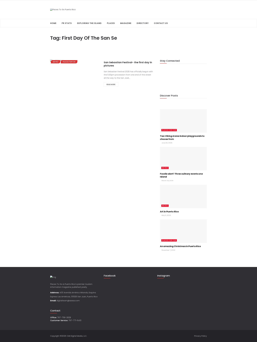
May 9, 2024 (166, 215)
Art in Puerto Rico (169, 211)
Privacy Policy (200, 336)
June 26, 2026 (166, 143)
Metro (55, 62)
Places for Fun (69, 62)
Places (111, 23)
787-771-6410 (74, 320)
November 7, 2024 (168, 250)
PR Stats (67, 23)
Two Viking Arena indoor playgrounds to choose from (182, 137)
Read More (111, 84)
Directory (143, 23)
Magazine (125, 23)
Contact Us (161, 23)
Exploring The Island (89, 23)
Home (53, 23)
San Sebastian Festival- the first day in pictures (128, 64)
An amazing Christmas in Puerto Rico (180, 246)
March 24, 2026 (167, 181)
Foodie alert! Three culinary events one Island (181, 175)
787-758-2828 (64, 317)
